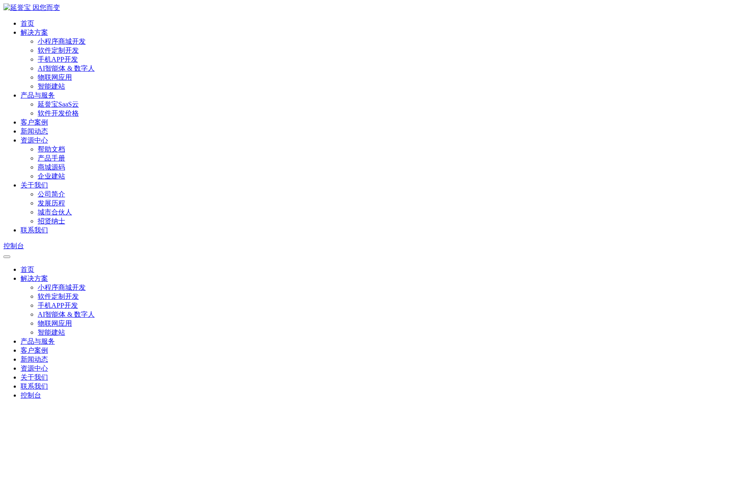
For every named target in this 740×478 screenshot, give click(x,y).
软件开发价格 (58, 113)
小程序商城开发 (62, 41)
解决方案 (34, 32)
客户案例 (34, 122)
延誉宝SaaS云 (58, 104)
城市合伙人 (55, 212)
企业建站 (51, 176)
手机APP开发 (58, 59)
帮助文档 (51, 149)
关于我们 (34, 185)
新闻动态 (34, 131)
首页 (27, 23)
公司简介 (51, 194)
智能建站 (51, 86)
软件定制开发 (58, 50)
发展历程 (51, 203)
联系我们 (34, 230)
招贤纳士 (51, 221)
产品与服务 (38, 95)
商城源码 (51, 167)
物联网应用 (55, 77)
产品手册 (51, 158)
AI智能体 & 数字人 (66, 68)
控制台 (13, 245)
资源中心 (34, 140)
